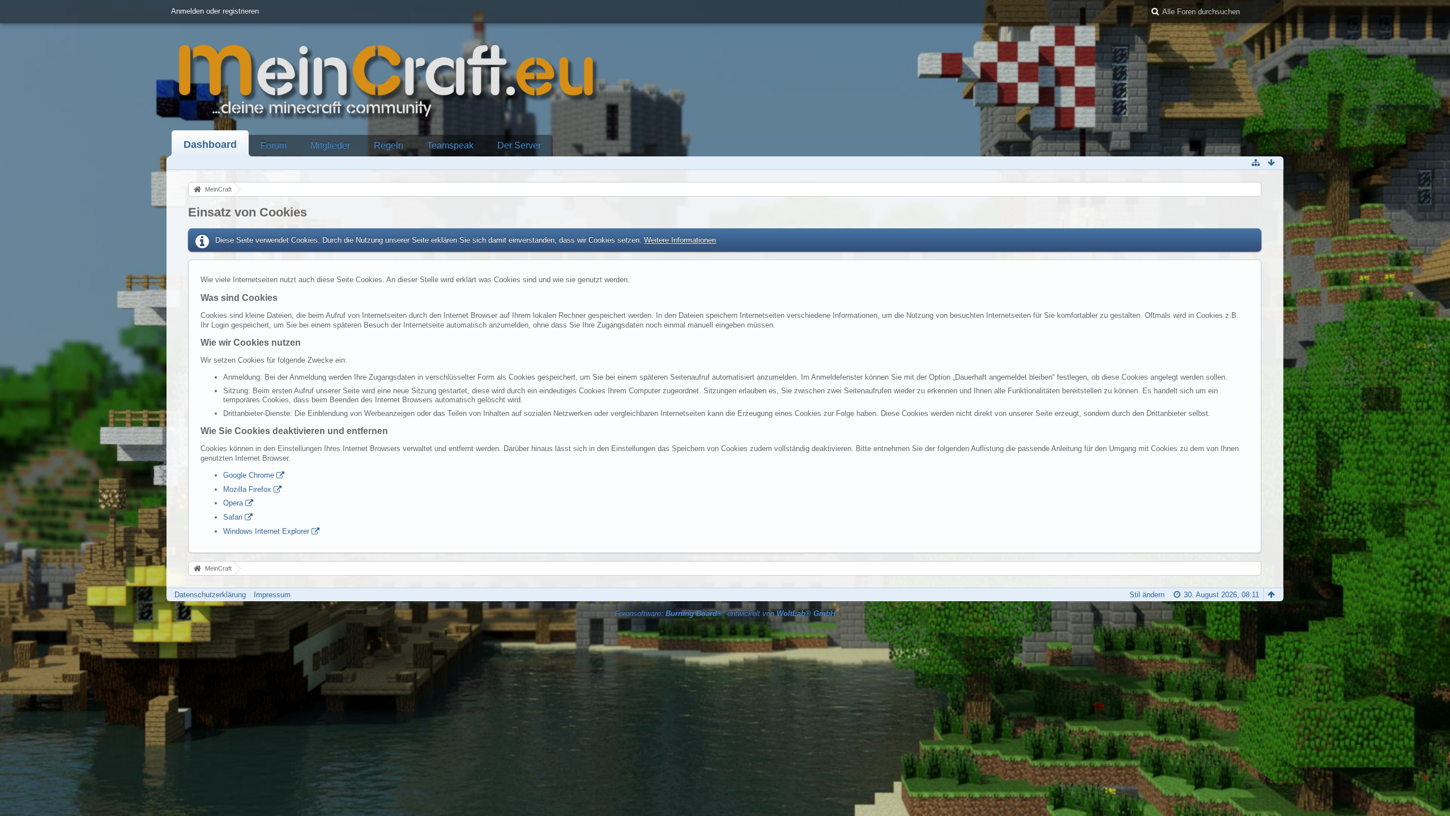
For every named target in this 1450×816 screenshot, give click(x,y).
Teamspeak (450, 145)
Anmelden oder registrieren (215, 11)
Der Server (519, 145)
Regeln (388, 145)
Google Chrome (248, 475)
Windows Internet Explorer (266, 531)
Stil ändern (1147, 594)
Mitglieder (330, 145)
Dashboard (210, 144)
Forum (274, 145)
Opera (233, 503)
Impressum (272, 594)
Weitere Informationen (680, 240)
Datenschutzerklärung (210, 594)
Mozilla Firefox (247, 489)
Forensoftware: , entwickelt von (725, 613)
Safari (232, 517)
